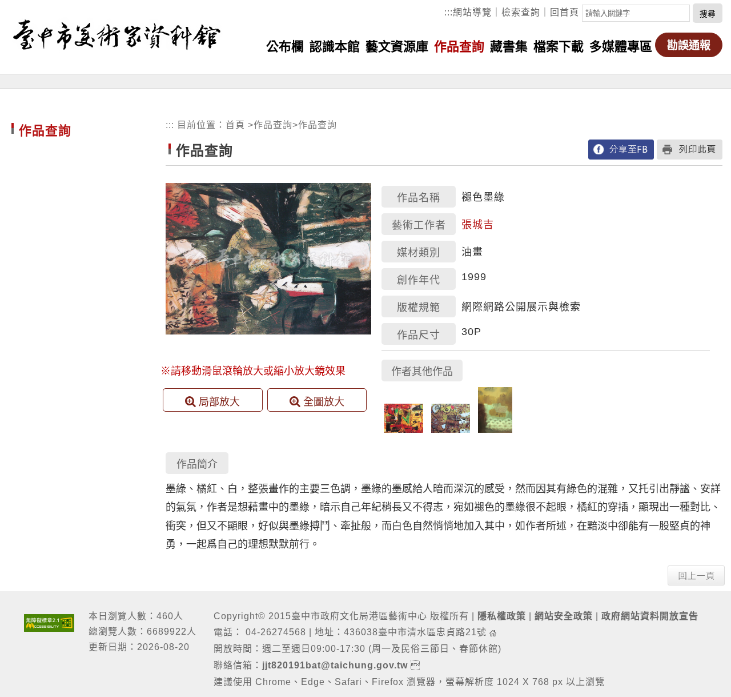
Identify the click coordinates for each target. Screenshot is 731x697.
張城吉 (477, 224)
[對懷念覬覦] (403, 429)
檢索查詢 (520, 12)
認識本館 (335, 46)
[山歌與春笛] (495, 429)
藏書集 (509, 46)
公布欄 (285, 46)
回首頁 (564, 12)
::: (448, 12)
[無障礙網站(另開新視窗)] (49, 622)
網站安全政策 (564, 616)
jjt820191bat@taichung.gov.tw (335, 665)
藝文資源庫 (397, 46)
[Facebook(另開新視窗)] (621, 149)
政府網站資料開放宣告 (649, 616)
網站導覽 (472, 12)
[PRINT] (689, 149)
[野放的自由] (450, 429)
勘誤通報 (688, 45)
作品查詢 (459, 46)
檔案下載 (558, 46)
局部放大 (219, 402)
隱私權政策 (501, 616)
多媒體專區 (620, 46)
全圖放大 (323, 402)
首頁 (235, 125)
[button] (696, 575)
